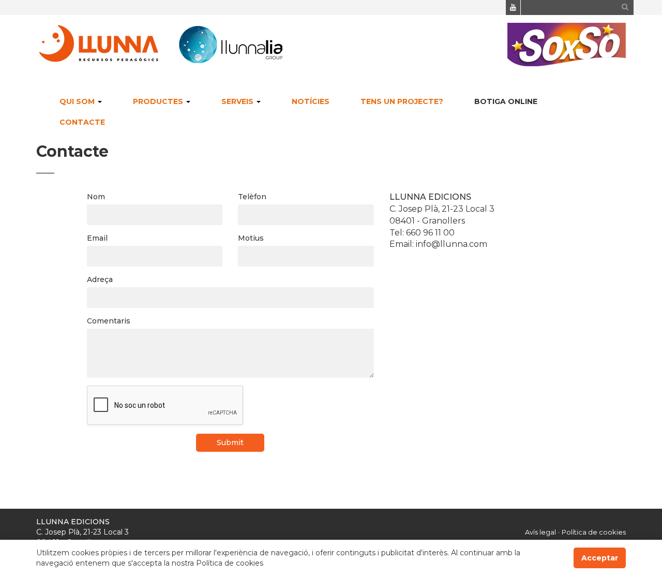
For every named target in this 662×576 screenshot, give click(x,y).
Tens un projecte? (401, 101)
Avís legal (540, 532)
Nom (96, 196)
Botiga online (505, 101)
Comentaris (108, 321)
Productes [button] (159, 101)
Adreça (100, 279)
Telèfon (252, 196)
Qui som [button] (78, 101)
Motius (251, 238)
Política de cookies (594, 532)
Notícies (310, 101)
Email (97, 238)
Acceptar (599, 558)
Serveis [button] (238, 101)
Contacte (82, 122)
